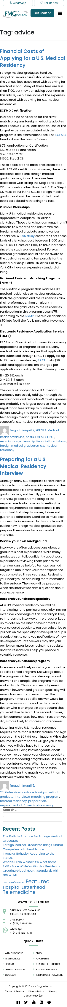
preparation (37, 801)
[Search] (3, 816)
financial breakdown (51, 441)
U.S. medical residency (37, 805)
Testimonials (12, 958)
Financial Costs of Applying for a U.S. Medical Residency (32, 58)
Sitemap (53, 991)
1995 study (27, 236)
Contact (10, 974)
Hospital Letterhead (24, 887)
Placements (43, 958)
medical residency (13, 801)
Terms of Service (14, 991)
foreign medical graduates (19, 445)
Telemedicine (19, 892)
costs (30, 437)
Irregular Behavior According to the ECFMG (29, 855)
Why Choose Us (14, 953)
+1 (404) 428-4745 (21, 933)
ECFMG (60, 135)
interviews (22, 797)
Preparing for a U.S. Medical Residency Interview (23, 466)
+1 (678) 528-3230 (21, 923)
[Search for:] (32, 809)
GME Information (15, 969)
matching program (45, 797)
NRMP (29, 316)
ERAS (41, 360)
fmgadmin (17, 430)
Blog (39, 953)
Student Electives (46, 969)
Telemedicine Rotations (49, 974)
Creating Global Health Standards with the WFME (31, 872)
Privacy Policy (36, 991)
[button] (60, 13)
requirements (10, 805)
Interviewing (15, 792)
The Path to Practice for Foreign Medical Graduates (32, 838)
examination (9, 441)
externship (27, 441)
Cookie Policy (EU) (34, 995)
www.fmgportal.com (42, 986)
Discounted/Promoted (13, 882)
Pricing (9, 964)
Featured (38, 881)
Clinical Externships (48, 964)
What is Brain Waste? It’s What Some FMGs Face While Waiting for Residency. (32, 864)
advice (20, 437)
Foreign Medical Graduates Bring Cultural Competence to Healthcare (33, 847)
